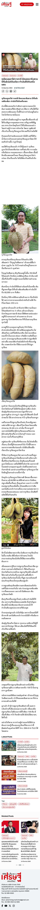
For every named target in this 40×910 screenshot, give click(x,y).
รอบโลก (27, 742)
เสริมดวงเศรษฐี (22, 771)
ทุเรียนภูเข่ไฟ (13, 804)
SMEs (27, 756)
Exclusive (13, 76)
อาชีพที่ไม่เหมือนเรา (24, 804)
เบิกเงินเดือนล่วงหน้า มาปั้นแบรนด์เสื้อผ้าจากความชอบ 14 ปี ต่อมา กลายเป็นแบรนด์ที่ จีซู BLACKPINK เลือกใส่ (29, 846)
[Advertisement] (20, 30)
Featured (5, 76)
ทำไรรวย (4, 804)
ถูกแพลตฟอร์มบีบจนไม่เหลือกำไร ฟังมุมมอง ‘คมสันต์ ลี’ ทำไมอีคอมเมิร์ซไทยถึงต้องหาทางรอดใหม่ (10, 846)
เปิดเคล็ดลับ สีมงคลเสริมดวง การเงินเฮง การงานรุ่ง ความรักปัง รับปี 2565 (27, 776)
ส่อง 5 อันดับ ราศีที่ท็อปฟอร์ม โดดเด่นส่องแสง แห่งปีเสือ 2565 (27, 790)
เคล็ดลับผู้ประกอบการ (8, 838)
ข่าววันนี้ (20, 76)
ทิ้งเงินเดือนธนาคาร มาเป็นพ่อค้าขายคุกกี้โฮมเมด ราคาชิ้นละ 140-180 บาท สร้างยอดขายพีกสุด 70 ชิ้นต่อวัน (27, 762)
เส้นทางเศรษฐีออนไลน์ (8, 807)
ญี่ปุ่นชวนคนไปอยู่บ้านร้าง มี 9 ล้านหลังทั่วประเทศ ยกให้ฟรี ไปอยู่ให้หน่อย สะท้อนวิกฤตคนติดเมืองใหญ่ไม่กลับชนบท (27, 748)
